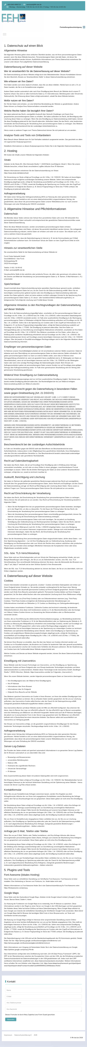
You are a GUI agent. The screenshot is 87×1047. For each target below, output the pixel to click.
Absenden (10, 1019)
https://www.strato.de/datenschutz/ (16, 173)
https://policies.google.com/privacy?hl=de (19, 949)
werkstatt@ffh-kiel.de (33, 4)
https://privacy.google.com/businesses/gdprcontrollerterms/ (36, 940)
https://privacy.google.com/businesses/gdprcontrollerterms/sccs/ (27, 943)
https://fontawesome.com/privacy (16, 888)
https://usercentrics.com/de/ (40, 672)
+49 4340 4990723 (14, 4)
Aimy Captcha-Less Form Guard (35, 1014)
